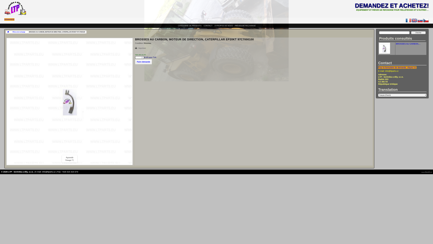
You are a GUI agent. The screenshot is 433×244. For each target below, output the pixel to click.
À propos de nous (224, 26)
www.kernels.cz (426, 172)
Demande (9, 19)
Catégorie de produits (190, 26)
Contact (208, 26)
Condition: (139, 43)
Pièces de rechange (245, 26)
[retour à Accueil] (8, 32)
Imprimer (142, 48)
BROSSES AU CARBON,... (408, 44)
